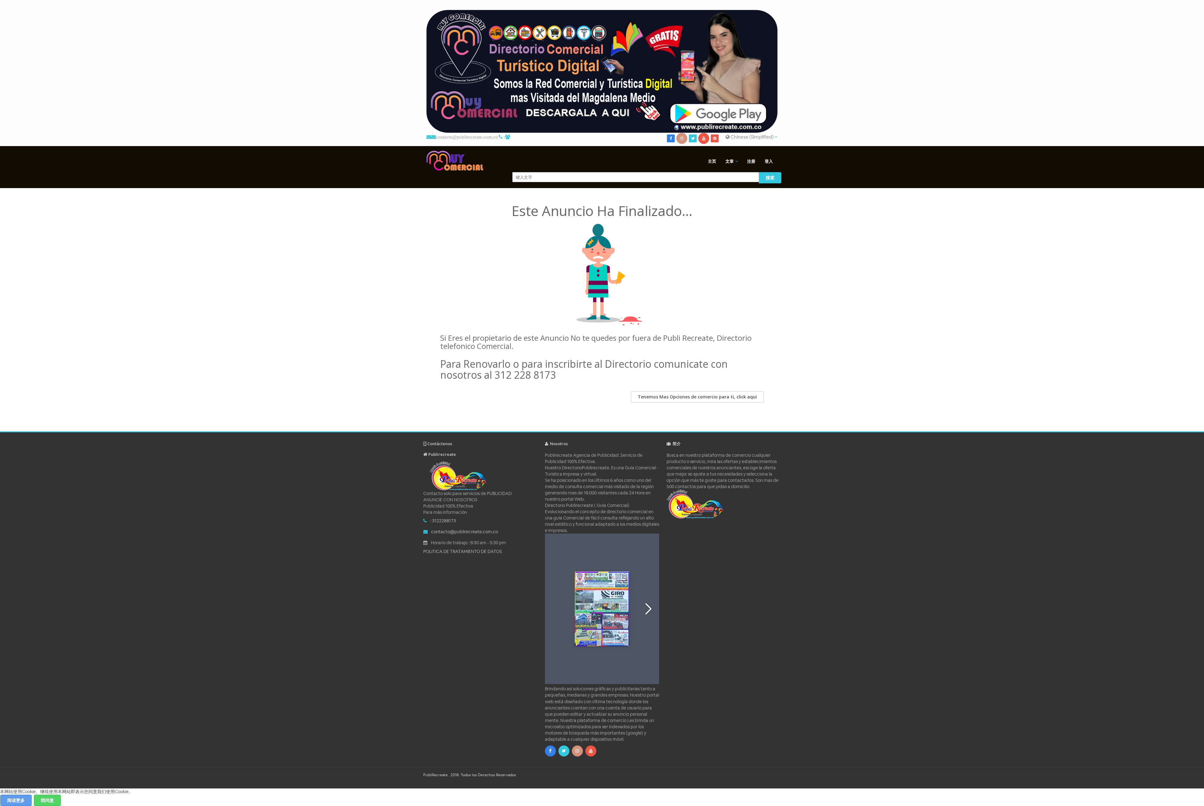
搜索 (770, 178)
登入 (769, 161)
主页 (712, 161)
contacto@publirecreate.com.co (467, 136)
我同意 (47, 800)
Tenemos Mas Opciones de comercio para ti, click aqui (697, 397)
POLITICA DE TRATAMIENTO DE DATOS (462, 551)
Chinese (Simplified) (752, 137)
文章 (730, 161)
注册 (751, 161)
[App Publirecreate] (602, 71)
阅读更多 (16, 800)
